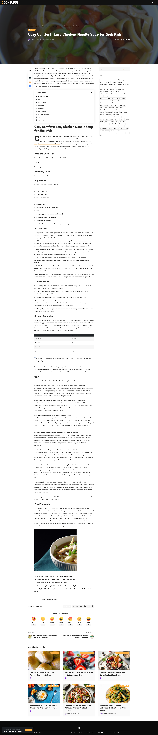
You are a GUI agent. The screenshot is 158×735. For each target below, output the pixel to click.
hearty (121, 103)
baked (117, 80)
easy (73, 76)
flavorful (115, 96)
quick (113, 117)
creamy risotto (104, 89)
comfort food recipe (123, 84)
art (113, 80)
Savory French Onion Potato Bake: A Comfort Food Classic (56, 579)
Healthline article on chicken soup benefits (72, 372)
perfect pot (62, 73)
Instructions (41, 108)
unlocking (116, 128)
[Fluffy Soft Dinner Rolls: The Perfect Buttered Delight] (44, 660)
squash (102, 123)
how (111, 105)
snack (106, 121)
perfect (102, 114)
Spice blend (122, 121)
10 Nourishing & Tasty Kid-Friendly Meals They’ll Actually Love (57, 586)
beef (127, 80)
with (128, 133)
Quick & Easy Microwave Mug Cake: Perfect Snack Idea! (112, 673)
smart (101, 121)
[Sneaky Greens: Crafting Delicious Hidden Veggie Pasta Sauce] (114, 693)
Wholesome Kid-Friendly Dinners (46, 369)
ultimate (121, 126)
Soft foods (55, 653)
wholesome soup (71, 81)
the (56, 599)
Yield (39, 99)
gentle (118, 98)
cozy (50, 599)
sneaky (112, 121)
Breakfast (107, 82)
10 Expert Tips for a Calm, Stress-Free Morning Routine (55, 576)
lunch (105, 107)
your (101, 135)
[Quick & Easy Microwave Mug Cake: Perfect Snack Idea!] (114, 660)
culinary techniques (114, 91)
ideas (115, 105)
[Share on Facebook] (121, 39)
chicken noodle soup (41, 71)
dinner (125, 93)
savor (111, 119)
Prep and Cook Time (43, 96)
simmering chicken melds (49, 141)
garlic (113, 98)
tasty (112, 123)
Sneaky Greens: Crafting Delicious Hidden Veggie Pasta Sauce (113, 708)
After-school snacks (87, 653)
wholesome (122, 133)
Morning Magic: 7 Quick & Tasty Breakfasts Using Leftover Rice (43, 706)
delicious (120, 93)
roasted (102, 119)
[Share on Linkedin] (85, 606)
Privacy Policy (7, 731)
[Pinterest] (152, 2)
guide (107, 100)
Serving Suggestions (43, 114)
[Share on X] (124, 39)
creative (112, 89)
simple (127, 119)
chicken (46, 599)
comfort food (112, 84)
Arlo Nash (35, 39)
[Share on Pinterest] (77, 606)
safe (107, 119)
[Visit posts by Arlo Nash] (29, 40)
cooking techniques (105, 87)
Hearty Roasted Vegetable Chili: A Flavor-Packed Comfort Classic (79, 708)
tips (124, 123)
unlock (110, 128)
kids (101, 107)
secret (122, 119)
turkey (111, 126)
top (107, 126)
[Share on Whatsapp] (81, 606)
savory (117, 119)
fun (109, 98)
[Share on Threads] (92, 606)
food (101, 98)
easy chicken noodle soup (58, 136)
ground (102, 100)
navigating (109, 112)
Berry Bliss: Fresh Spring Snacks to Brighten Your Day (79, 673)
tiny (120, 123)
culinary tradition (104, 93)
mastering (111, 107)
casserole (114, 82)
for (105, 98)
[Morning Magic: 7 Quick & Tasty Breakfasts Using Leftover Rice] (44, 693)
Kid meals (31, 29)
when (112, 133)
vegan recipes (124, 128)
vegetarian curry (104, 130)
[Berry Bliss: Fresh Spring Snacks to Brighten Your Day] (79, 660)
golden (123, 98)
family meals (108, 96)
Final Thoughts (41, 120)
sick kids (62, 78)
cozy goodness (73, 73)
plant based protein (105, 117)
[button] (28, 730)
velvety (117, 130)
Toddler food (124, 685)
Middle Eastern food (119, 110)
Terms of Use (17, 731)
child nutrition (103, 84)
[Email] (126, 39)
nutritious (116, 112)
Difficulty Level (42, 102)
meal (117, 107)
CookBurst (10, 2)
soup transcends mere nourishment (47, 144)
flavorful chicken (123, 96)
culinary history (104, 91)
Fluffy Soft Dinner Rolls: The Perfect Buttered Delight (42, 673)
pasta (125, 112)
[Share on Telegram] (89, 606)
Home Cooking (104, 105)
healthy (112, 100)
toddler (102, 126)
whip (116, 133)
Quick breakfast (53, 685)
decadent (113, 93)
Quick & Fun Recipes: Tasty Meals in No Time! (52, 582)
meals (121, 107)
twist (116, 126)
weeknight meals (104, 133)
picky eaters (116, 114)
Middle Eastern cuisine (106, 110)
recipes (118, 117)
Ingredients (41, 105)
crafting (114, 87)
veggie (112, 130)
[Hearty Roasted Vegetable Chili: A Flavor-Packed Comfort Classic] (79, 693)
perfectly (108, 114)
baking (122, 80)
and (43, 599)
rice (123, 117)
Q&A (39, 117)
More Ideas (90, 685)
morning (102, 112)
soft (117, 121)
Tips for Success (42, 111)
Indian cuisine (121, 105)
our (121, 112)
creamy (120, 87)
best (101, 82)
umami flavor (103, 128)
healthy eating (119, 100)
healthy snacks (113, 103)
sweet (107, 123)
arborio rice (107, 80)
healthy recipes (104, 103)
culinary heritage (120, 89)
